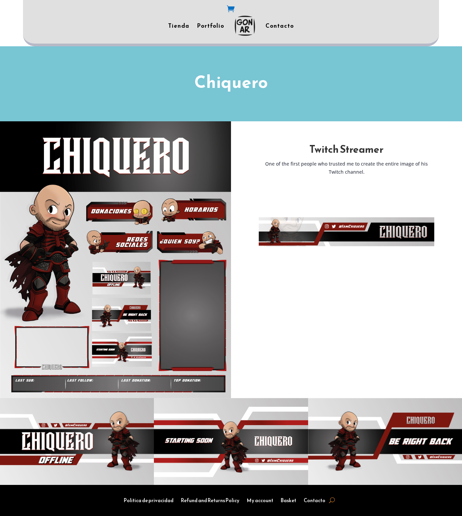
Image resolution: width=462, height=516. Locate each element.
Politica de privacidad (149, 501)
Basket (288, 501)
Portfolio (210, 25)
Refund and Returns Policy (210, 501)
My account (260, 501)
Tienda (178, 25)
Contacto (279, 25)
